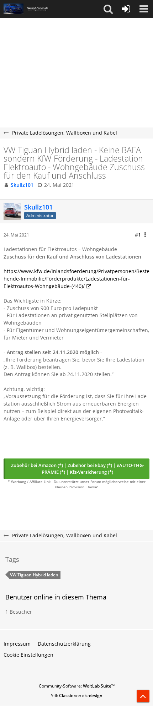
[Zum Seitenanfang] (143, 696)
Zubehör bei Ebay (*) (90, 465)
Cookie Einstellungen (28, 654)
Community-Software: (77, 686)
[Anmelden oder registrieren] (126, 9)
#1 (138, 234)
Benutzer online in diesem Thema (55, 597)
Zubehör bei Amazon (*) (37, 465)
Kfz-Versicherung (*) (91, 472)
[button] (108, 9)
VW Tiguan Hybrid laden (34, 575)
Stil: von (76, 696)
